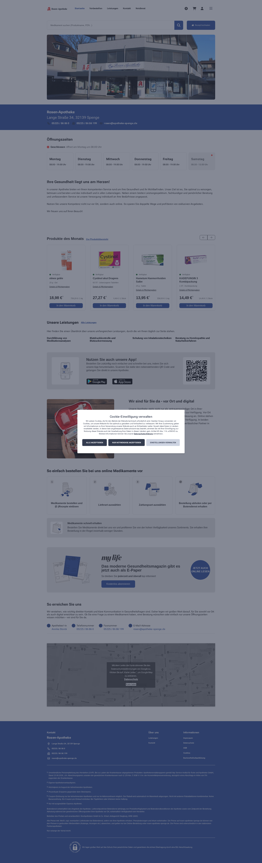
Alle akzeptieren (94, 443)
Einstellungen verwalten (163, 443)
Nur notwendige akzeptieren (126, 443)
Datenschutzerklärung (143, 434)
